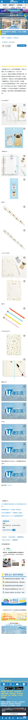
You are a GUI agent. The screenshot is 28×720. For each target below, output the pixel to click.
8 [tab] (12, 11)
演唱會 (4, 5)
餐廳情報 (14, 695)
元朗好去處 (12, 693)
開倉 (11, 691)
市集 (8, 691)
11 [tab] (16, 11)
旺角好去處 (4, 695)
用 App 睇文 (22, 45)
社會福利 (3, 697)
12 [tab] (18, 11)
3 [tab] (13, 9)
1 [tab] (10, 9)
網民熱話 (3, 702)
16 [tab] (16, 13)
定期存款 (24, 7)
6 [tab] (18, 9)
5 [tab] (16, 9)
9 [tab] (13, 11)
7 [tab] (10, 11)
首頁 (3, 38)
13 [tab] (12, 13)
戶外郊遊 (19, 695)
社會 (9, 695)
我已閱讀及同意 (14, 714)
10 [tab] (15, 11)
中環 (14, 530)
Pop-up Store (6, 540)
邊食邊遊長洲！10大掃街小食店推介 (11, 509)
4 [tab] (15, 9)
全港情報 (8, 38)
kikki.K (10, 485)
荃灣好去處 (20, 693)
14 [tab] (13, 13)
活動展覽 (3, 691)
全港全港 (15, 38)
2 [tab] (12, 9)
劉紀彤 (6, 42)
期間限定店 (20, 537)
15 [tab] (15, 13)
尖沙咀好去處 (17, 691)
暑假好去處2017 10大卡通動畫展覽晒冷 (12, 516)
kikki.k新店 (12, 537)
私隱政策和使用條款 (18, 709)
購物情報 (15, 540)
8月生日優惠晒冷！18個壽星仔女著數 (11, 513)
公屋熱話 (13, 7)
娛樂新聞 (18, 7)
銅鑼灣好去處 (4, 693)
